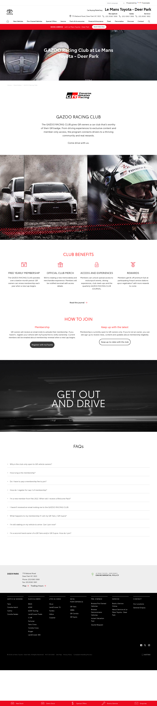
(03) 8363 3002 (144, 14)
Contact (141, 21)
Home (7, 21)
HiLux (51, 604)
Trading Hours (37, 585)
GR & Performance (76, 600)
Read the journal (77, 302)
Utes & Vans (55, 599)
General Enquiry (139, 607)
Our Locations (138, 604)
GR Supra (73, 617)
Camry (9, 610)
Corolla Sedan (12, 614)
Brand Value (17, 85)
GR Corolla (74, 613)
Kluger (30, 631)
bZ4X (30, 607)
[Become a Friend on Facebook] (141, 645)
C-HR (30, 617)
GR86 (72, 610)
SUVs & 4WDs (34, 599)
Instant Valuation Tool (97, 619)
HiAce (51, 614)
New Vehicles (18, 21)
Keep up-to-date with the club (115, 341)
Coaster (52, 617)
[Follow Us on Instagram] (149, 645)
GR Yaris (73, 606)
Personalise (119, 21)
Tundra (51, 610)
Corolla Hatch (12, 607)
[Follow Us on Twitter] (145, 645)
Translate (146, 2)
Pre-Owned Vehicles (34, 21)
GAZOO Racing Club (30, 85)
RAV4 (30, 604)
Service (63, 21)
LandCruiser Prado (35, 614)
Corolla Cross (33, 628)
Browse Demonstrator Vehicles (96, 612)
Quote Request (97, 625)
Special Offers (51, 21)
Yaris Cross (32, 624)
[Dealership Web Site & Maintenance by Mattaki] (145, 654)
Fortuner (31, 621)
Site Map (59, 654)
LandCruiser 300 (34, 635)
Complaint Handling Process (82, 654)
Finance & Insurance (95, 21)
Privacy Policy (67, 654)
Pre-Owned (96, 599)
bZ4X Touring (33, 610)
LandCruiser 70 (55, 607)
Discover (130, 21)
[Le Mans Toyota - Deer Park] (9, 12)
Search (149, 21)
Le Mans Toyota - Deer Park (119, 9)
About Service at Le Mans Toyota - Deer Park (119, 612)
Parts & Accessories (77, 21)
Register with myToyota (42, 344)
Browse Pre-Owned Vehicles (98, 604)
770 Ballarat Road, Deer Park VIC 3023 (86, 16)
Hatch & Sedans (15, 599)
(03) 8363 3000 (111, 14)
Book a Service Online (117, 604)
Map (24, 585)
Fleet (109, 21)
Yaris (9, 604)
